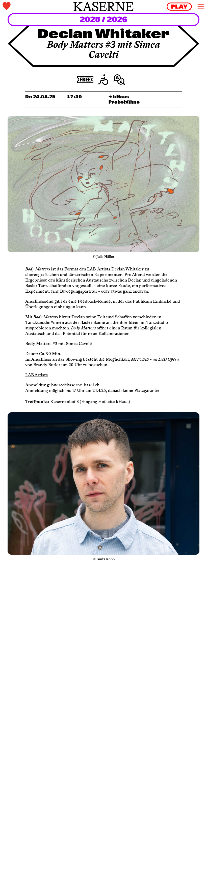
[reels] (179, 7)
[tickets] (36, 7)
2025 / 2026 (103, 20)
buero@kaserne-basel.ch (75, 385)
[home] (103, 6)
